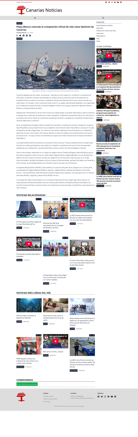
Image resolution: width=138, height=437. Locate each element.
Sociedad (19, 321)
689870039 (80, 396)
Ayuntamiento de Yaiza (104, 25)
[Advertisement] (56, 424)
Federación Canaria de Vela (106, 31)
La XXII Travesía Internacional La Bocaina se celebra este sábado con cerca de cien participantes (81, 217)
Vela (97, 39)
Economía (99, 120)
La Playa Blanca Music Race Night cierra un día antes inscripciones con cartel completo (55, 277)
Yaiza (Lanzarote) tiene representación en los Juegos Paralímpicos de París (53, 225)
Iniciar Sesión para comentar (27, 384)
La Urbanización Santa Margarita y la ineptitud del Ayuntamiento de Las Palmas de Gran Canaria (108, 87)
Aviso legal (46, 401)
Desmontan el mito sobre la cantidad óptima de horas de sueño (53, 318)
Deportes (19, 228)
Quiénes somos (48, 396)
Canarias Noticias (21, 32)
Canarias (45, 355)
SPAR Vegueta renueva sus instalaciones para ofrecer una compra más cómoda (27, 361)
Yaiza (98, 41)
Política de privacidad (50, 399)
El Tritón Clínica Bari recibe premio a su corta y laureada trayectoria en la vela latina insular (82, 262)
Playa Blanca (100, 36)
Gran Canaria (20, 367)
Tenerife (72, 329)
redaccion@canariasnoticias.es (84, 398)
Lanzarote (19, 23)
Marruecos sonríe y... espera (53, 352)
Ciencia (45, 324)
